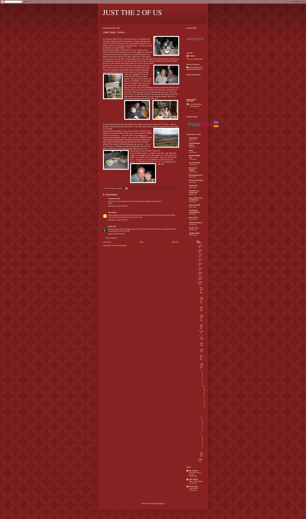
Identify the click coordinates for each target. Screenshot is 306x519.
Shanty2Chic (193, 138)
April (201, 350)
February (201, 364)
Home (141, 242)
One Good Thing (194, 163)
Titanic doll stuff (193, 488)
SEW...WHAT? (193, 479)
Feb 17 (202, 375)
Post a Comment (111, 238)
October (201, 308)
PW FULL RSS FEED (196, 180)
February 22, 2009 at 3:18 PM (117, 220)
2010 (200, 277)
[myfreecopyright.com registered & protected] (194, 69)
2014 (200, 259)
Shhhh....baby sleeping (195, 481)
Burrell (110, 212)
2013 (200, 264)
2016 (200, 250)
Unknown (192, 56)
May (201, 343)
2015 (200, 255)
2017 (200, 246)
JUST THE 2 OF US (132, 12)
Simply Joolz (193, 185)
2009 (200, 282)
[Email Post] (126, 188)
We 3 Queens (193, 471)
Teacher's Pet (193, 228)
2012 (200, 268)
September (201, 316)
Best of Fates (193, 217)
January (201, 453)
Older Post (175, 242)
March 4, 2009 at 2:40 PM (116, 234)
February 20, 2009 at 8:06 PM (117, 206)
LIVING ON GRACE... (196, 223)
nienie (191, 150)
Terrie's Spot (193, 486)
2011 (200, 273)
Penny (110, 226)
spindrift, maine (194, 233)
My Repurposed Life (196, 175)
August (201, 325)
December (201, 289)
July (202, 331)
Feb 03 (202, 438)
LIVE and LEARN (194, 205)
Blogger (161, 503)
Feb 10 (202, 422)
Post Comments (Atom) (119, 245)
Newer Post (107, 242)
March (201, 356)
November (201, 299)
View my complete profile (194, 59)
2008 (200, 459)
